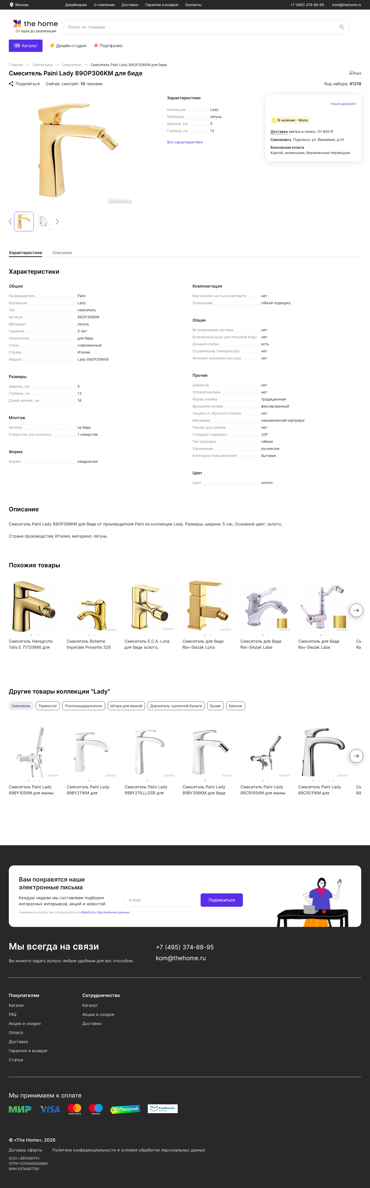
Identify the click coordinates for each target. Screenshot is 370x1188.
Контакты (194, 5)
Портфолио (111, 45)
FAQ (12, 1014)
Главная (16, 64)
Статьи (16, 1059)
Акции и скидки (25, 1023)
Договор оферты (25, 1149)
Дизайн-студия (71, 45)
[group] (78, 150)
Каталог (30, 45)
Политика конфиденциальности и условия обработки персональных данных (128, 1149)
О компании (104, 5)
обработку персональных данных (105, 912)
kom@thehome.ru (346, 5)
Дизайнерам (76, 5)
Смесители (72, 64)
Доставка (130, 5)
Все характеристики (185, 142)
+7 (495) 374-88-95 (307, 5)
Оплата (16, 1032)
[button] (10, 221)
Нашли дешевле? (343, 104)
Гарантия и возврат (161, 5)
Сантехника (43, 64)
